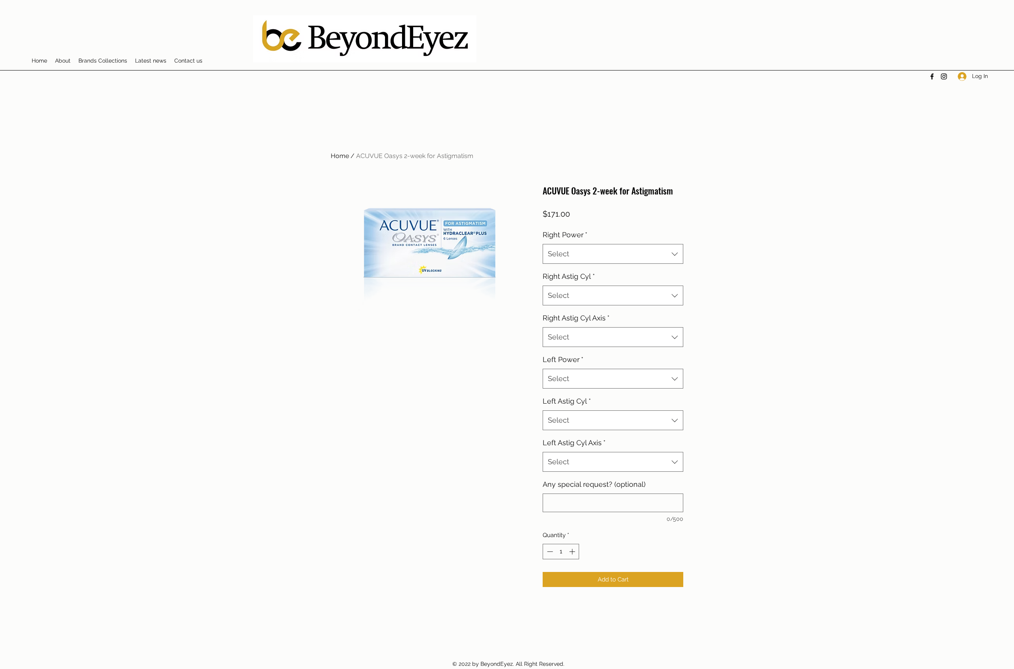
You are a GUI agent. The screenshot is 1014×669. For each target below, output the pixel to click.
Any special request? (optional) (594, 484)
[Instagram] (944, 76)
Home (340, 156)
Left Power (563, 359)
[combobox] (613, 254)
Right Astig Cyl (569, 276)
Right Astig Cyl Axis (576, 318)
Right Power (565, 235)
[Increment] (573, 551)
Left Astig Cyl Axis (574, 442)
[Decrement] (549, 551)
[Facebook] (932, 76)
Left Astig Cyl (567, 401)
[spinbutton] (561, 551)
